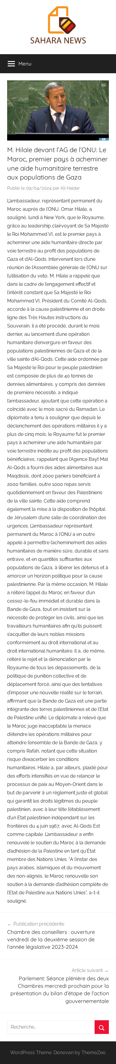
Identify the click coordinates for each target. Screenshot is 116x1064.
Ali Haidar (70, 188)
